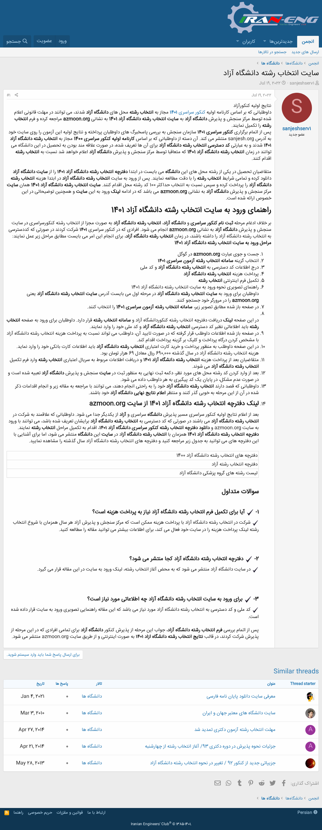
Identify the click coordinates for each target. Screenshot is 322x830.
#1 (8, 95)
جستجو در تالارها (272, 52)
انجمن (308, 42)
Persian (305, 812)
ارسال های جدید (305, 52)
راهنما (18, 812)
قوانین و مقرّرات (70, 812)
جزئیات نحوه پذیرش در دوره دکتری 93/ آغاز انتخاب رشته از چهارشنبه (210, 746)
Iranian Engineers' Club (161, 824)
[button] (264, 41)
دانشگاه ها (92, 696)
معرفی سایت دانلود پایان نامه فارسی (241, 696)
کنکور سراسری (187, 112)
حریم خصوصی (40, 812)
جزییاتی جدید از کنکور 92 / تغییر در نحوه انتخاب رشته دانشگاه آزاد (212, 763)
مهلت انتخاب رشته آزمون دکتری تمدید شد (234, 730)
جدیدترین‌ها (280, 42)
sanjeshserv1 (302, 83)
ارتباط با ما (96, 812)
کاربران (248, 42)
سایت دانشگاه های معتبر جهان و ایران (239, 713)
